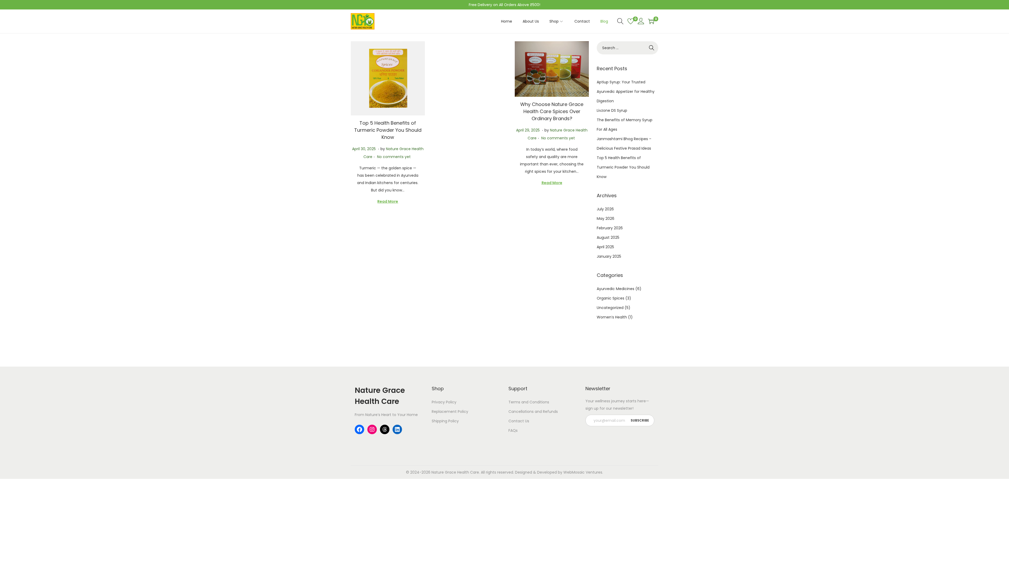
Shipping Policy (445, 421)
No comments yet (394, 156)
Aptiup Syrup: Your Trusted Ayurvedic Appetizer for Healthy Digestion (626, 91)
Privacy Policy (444, 402)
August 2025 (608, 237)
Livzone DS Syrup (612, 110)
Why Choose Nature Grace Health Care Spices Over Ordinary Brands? (551, 111)
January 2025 (609, 256)
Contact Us (518, 421)
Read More (387, 201)
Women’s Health (612, 317)
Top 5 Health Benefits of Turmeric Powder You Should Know (387, 130)
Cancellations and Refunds (533, 411)
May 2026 (605, 218)
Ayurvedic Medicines (615, 288)
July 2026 (605, 209)
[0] (630, 21)
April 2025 (605, 247)
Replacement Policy (450, 411)
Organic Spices (610, 298)
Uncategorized (610, 307)
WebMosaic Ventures (582, 472)
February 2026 (610, 228)
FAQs (513, 430)
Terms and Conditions (528, 402)
